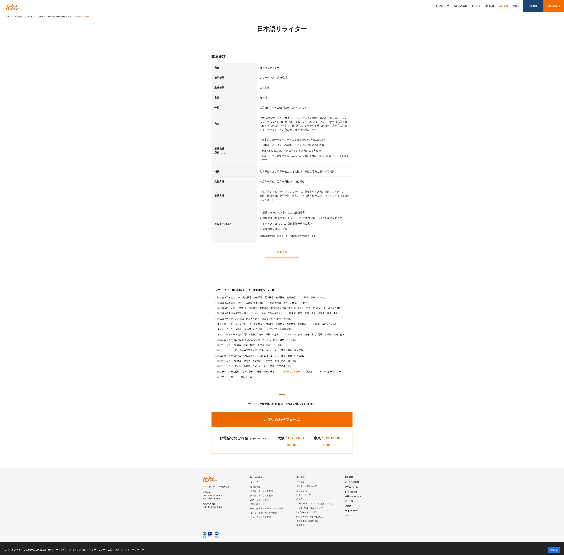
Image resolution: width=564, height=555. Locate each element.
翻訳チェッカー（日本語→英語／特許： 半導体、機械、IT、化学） (250, 345)
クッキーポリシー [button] (134, 549)
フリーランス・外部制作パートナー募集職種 (53, 17)
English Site (351, 510)
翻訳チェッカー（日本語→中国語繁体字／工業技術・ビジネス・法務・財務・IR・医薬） (261, 355)
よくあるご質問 (352, 482)
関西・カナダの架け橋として (309, 516)
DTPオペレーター (226, 376)
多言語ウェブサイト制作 (261, 495)
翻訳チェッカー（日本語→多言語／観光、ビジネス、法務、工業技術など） (254, 366)
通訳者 (309, 371)
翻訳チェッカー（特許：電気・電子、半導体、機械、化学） (247, 371)
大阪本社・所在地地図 (306, 486)
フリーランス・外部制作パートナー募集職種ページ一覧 (244, 289)
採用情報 (533, 6)
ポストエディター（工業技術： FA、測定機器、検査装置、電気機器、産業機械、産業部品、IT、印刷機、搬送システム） (277, 323)
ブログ (516, 6)
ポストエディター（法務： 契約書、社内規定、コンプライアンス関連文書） (255, 329)
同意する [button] (554, 550)
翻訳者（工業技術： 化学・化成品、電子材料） (240, 302)
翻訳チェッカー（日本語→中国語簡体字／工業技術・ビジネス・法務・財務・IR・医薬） (261, 350)
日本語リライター (291, 371)
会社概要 (300, 482)
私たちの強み (460, 6)
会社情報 (503, 6)
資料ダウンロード (353, 496)
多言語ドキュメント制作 (261, 491)
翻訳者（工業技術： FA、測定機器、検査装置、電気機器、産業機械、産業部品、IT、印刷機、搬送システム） (271, 297)
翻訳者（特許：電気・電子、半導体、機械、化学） (314, 313)
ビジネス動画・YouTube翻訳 (263, 512)
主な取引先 (301, 490)
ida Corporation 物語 (306, 512)
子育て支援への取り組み (307, 521)
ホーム (8, 17)
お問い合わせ (553, 6)
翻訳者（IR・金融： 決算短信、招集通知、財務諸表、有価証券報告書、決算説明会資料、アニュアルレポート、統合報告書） (279, 308)
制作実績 (489, 6)
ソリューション (352, 486)
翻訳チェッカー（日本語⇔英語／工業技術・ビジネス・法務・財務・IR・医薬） (257, 339)
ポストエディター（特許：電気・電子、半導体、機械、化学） (248, 334)
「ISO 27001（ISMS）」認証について (314, 503)
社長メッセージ (303, 495)
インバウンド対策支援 (260, 517)
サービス (476, 6)
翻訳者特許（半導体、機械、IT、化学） (290, 302)
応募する (282, 252)
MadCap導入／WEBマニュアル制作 (266, 508)
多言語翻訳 (255, 486)
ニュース (349, 501)
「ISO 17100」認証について (309, 508)
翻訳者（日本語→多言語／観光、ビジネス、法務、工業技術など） (250, 313)
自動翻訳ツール (257, 504)
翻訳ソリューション (259, 499)
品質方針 (300, 499)
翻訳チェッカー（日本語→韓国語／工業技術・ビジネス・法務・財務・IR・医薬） (258, 361)
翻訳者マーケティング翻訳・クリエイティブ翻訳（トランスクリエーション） (255, 318)
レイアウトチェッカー (330, 371)
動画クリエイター (250, 376)
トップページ (442, 6)
